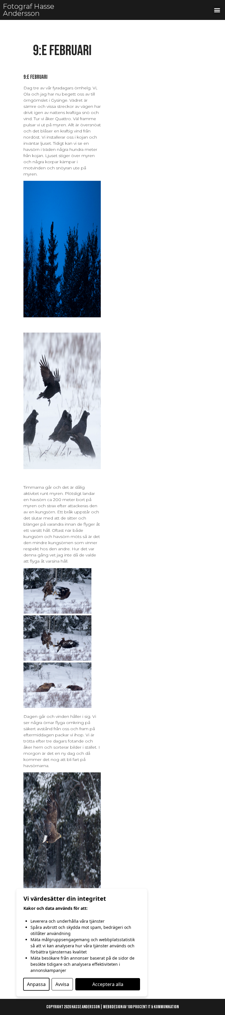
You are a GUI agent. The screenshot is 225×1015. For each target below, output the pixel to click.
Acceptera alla (107, 984)
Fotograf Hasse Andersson (28, 10)
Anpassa (36, 984)
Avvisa (62, 984)
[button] (217, 10)
